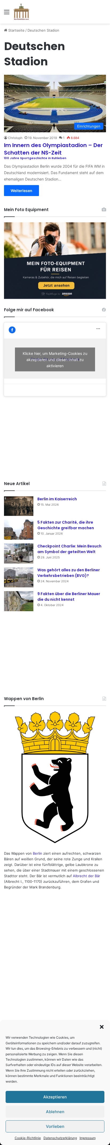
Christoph (15, 138)
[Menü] (6, 14)
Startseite (16, 30)
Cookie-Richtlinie (28, 1138)
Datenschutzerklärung (60, 1138)
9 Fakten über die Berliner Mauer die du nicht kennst (68, 596)
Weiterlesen (21, 190)
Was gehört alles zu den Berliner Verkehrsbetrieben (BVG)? (68, 572)
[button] (101, 1027)
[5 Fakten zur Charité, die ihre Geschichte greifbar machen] (18, 530)
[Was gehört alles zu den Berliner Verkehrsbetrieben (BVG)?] (18, 577)
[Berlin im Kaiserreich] (18, 506)
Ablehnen (55, 1111)
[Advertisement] (55, 437)
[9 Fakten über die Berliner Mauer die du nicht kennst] (18, 601)
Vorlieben (55, 1126)
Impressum (88, 1138)
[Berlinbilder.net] (21, 12)
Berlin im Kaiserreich (57, 499)
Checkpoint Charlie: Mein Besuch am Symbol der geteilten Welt (69, 548)
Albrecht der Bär (86, 876)
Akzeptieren (55, 1096)
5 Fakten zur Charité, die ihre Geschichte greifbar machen (65, 525)
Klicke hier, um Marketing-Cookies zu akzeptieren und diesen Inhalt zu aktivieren (55, 359)
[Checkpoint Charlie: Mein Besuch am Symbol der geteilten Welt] (18, 553)
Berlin (37, 853)
